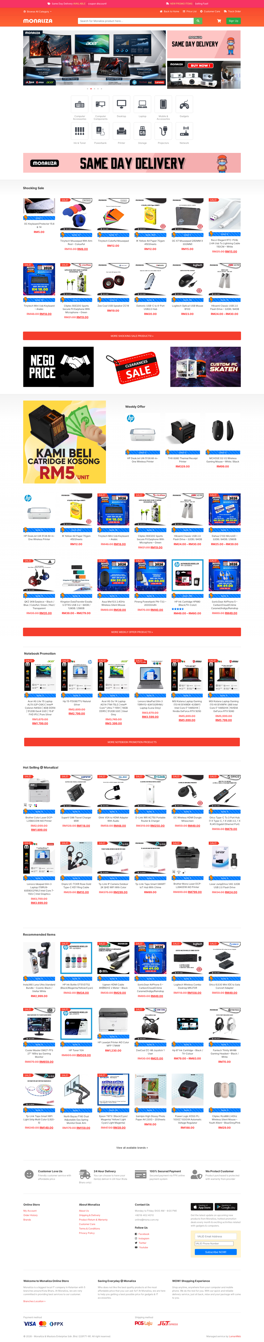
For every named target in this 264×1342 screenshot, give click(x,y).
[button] (27, 57)
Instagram (143, 1238)
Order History (30, 1215)
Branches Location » (34, 1301)
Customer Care (212, 11)
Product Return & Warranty (93, 1219)
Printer (121, 142)
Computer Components (100, 117)
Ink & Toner (80, 142)
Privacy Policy (87, 1233)
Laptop (142, 116)
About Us (84, 1210)
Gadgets (184, 116)
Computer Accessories (79, 117)
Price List (191, 11)
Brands (27, 1219)
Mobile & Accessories (163, 117)
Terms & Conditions (89, 1228)
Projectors (163, 142)
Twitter (142, 1242)
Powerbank (100, 142)
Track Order (234, 11)
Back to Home (171, 11)
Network (184, 142)
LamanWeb (235, 1336)
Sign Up (233, 20)
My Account (30, 1210)
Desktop (121, 116)
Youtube (143, 1247)
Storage (142, 142)
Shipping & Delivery (89, 1215)
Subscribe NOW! (215, 1252)
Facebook (143, 1234)
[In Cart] (219, 20)
